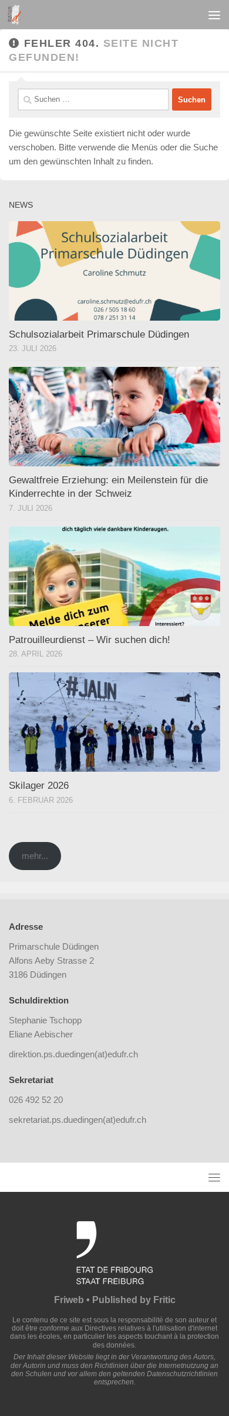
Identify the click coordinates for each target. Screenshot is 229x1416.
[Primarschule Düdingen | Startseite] (17, 15)
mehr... (35, 856)
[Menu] (214, 14)
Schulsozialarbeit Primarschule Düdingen (99, 334)
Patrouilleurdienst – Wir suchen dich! (89, 639)
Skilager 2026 (39, 785)
